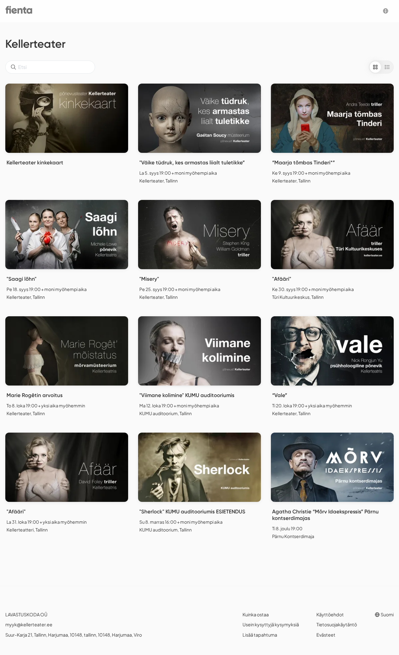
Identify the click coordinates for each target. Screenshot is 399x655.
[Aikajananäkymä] (387, 67)
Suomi (387, 614)
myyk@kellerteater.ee (28, 624)
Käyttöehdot (330, 614)
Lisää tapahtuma (260, 635)
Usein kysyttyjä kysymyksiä (271, 624)
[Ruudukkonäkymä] (375, 67)
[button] (385, 11)
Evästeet (325, 635)
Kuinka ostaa (256, 614)
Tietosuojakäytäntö (336, 624)
